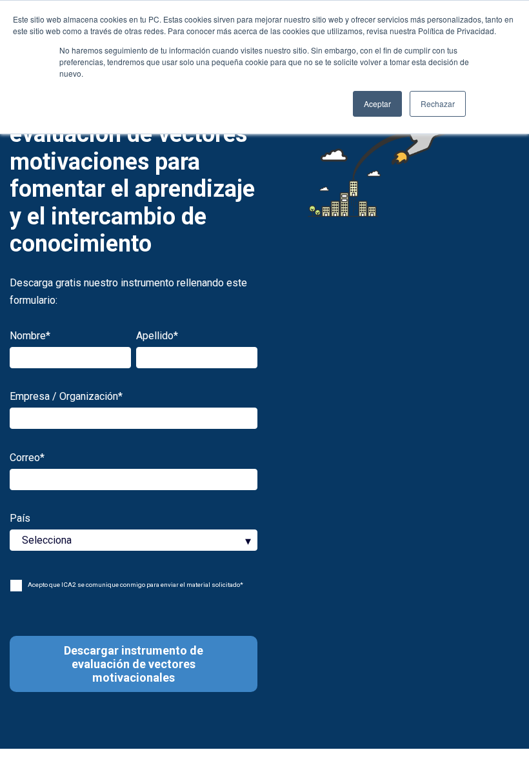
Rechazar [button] (438, 103)
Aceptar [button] (377, 103)
